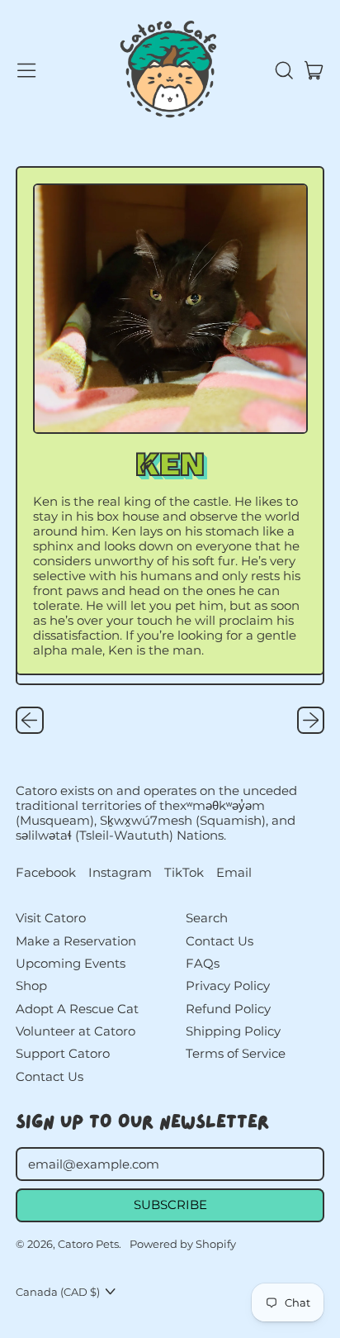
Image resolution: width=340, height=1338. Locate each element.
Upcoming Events (70, 963)
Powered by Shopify (183, 1243)
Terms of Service (236, 1053)
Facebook (46, 872)
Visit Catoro (51, 918)
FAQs (203, 963)
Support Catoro (63, 1053)
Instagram (120, 872)
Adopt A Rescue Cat (77, 1009)
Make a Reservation (76, 941)
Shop (31, 985)
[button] (283, 70)
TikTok (184, 872)
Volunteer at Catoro (75, 1031)
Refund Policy (228, 1009)
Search (207, 918)
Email (234, 872)
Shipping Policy (233, 1031)
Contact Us (49, 1076)
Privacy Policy (228, 985)
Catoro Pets (88, 1243)
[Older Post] (30, 721)
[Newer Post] (311, 721)
